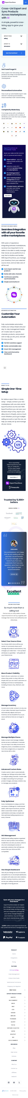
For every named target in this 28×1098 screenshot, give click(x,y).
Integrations (14, 958)
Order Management (14, 974)
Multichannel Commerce (14, 982)
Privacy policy (23, 1091)
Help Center (14, 1052)
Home (14, 954)
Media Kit (14, 1076)
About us (14, 1064)
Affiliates (14, 1072)
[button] (25, 2)
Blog (14, 1048)
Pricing (14, 962)
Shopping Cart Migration (14, 986)
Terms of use (15, 1095)
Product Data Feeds (14, 978)
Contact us (14, 1068)
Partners (14, 1056)
